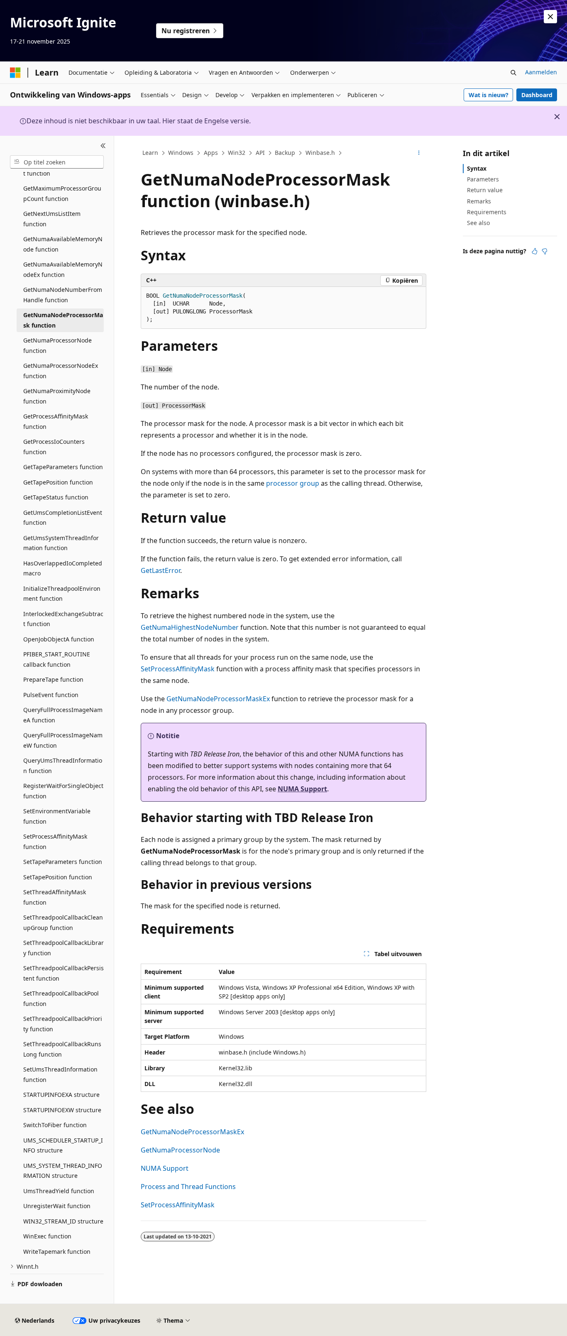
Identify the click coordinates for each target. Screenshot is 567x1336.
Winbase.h (320, 153)
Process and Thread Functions (188, 1186)
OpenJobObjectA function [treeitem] (58, 639)
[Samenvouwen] (103, 145)
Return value (485, 190)
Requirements (486, 212)
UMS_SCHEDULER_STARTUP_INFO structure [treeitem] (63, 1145)
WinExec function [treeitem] (47, 1236)
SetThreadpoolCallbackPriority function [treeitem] (62, 1024)
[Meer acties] (419, 153)
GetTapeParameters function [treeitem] (63, 467)
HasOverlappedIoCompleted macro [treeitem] (62, 568)
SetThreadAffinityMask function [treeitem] (54, 897)
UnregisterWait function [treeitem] (56, 1206)
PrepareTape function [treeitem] (53, 679)
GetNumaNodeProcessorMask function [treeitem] (63, 320)
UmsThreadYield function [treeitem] (58, 1191)
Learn (150, 153)
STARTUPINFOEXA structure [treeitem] (61, 1095)
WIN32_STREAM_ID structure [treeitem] (63, 1221)
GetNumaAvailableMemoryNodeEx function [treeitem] (63, 269)
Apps (211, 153)
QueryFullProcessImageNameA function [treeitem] (63, 715)
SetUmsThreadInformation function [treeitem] (60, 1074)
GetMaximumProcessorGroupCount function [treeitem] (62, 193)
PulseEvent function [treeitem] (50, 695)
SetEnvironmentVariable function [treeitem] (56, 816)
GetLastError (160, 570)
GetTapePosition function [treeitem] (58, 482)
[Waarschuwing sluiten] (550, 16)
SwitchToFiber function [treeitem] (55, 1125)
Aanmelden (541, 72)
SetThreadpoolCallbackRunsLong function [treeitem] (62, 1049)
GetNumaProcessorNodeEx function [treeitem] (60, 371)
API (260, 153)
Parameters (483, 179)
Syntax (476, 168)
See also (478, 223)
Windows (180, 153)
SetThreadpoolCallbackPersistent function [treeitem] (63, 973)
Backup (285, 153)
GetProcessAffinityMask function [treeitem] (55, 421)
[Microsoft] (15, 72)
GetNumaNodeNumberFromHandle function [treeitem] (62, 295)
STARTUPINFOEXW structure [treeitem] (62, 1110)
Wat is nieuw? (488, 95)
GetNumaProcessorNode (180, 1150)
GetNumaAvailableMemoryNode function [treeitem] (63, 244)
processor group (292, 483)
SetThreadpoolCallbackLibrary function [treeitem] (63, 948)
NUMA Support (302, 788)
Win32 (236, 153)
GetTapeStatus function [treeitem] (55, 497)
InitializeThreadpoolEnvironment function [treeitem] (61, 594)
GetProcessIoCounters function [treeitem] (54, 447)
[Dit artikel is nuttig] (535, 251)
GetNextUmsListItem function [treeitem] (52, 219)
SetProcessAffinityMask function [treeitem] (55, 841)
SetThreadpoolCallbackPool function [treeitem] (61, 998)
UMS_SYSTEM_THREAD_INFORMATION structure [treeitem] (62, 1171)
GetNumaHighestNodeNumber (190, 627)
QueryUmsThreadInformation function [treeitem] (62, 765)
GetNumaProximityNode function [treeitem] (56, 396)
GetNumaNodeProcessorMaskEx (218, 698)
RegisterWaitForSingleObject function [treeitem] (63, 791)
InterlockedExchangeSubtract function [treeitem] (63, 619)
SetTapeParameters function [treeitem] (62, 862)
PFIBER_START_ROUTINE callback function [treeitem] (56, 659)
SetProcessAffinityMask (178, 668)
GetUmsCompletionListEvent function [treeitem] (62, 518)
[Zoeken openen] (513, 72)
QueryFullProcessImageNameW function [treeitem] (63, 740)
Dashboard (536, 95)
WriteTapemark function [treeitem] (56, 1251)
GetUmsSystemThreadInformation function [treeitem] (61, 543)
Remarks (479, 201)
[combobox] (57, 162)
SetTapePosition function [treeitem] (57, 877)
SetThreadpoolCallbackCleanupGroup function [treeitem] (63, 922)
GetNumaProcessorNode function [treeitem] (57, 345)
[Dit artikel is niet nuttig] (545, 251)
